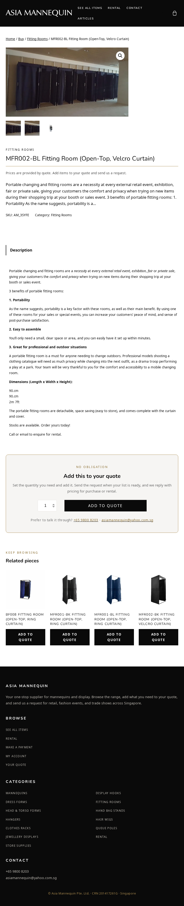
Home (10, 39)
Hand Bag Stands (110, 810)
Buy (21, 39)
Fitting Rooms (37, 39)
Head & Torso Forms (23, 810)
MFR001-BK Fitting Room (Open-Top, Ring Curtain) (68, 619)
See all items (17, 730)
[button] (120, 55)
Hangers (13, 819)
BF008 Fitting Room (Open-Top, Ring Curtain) (25, 619)
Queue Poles (106, 828)
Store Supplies (18, 845)
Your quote (16, 765)
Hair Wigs (104, 819)
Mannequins (17, 793)
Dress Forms (16, 802)
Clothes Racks (18, 828)
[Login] (163, 13)
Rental (11, 738)
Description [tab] (21, 250)
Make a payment (19, 747)
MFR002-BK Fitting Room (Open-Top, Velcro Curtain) (157, 619)
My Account (16, 756)
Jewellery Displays (22, 837)
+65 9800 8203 (86, 520)
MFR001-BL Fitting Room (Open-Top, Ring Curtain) (112, 619)
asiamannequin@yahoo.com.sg (127, 520)
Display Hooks (108, 793)
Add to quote (105, 505)
